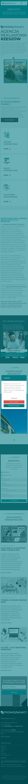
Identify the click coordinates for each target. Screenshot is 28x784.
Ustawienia (14, 398)
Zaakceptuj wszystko (14, 405)
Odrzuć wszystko (14, 402)
